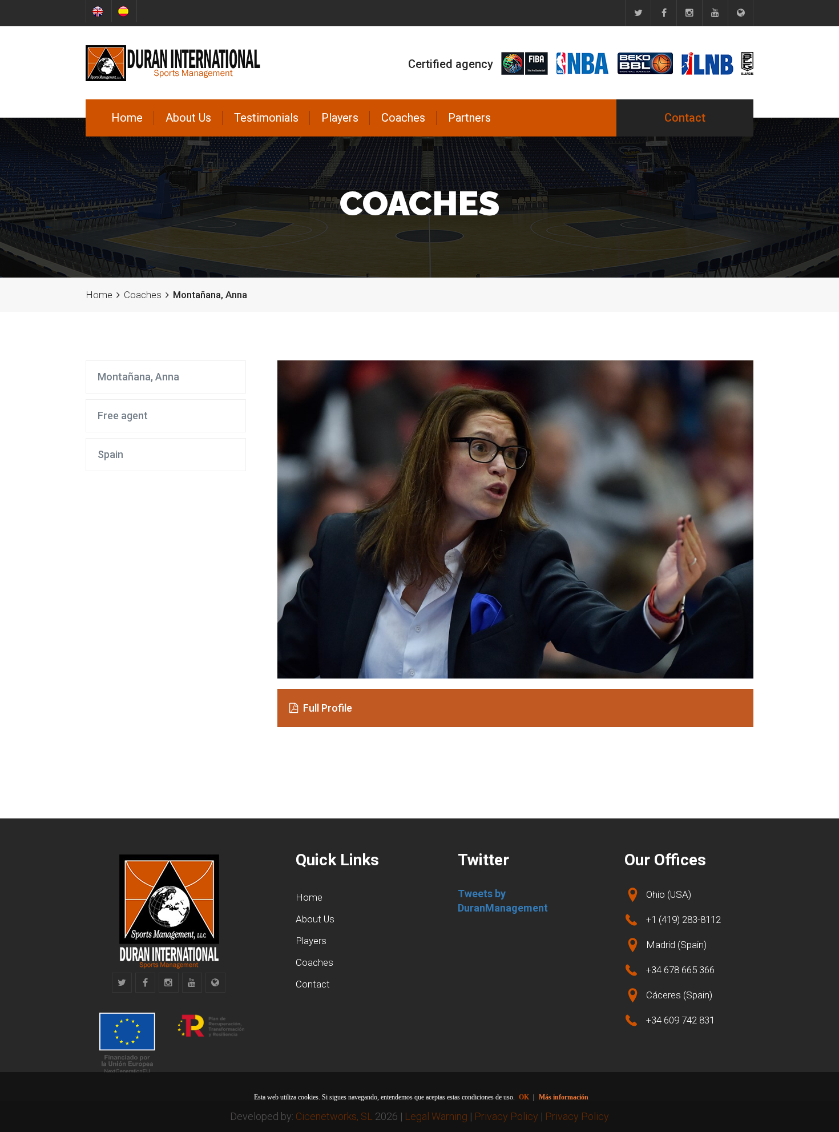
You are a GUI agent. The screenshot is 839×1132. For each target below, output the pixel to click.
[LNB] (707, 63)
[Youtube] (715, 13)
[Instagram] (689, 13)
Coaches (403, 118)
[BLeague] (747, 63)
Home (127, 118)
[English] (98, 11)
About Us (188, 118)
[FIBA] (524, 63)
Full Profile (326, 708)
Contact (684, 118)
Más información (563, 1097)
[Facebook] (663, 13)
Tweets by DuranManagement (503, 901)
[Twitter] (638, 13)
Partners (469, 118)
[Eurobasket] (740, 13)
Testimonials (266, 118)
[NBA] (582, 63)
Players (339, 118)
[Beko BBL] (645, 63)
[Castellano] (124, 11)
